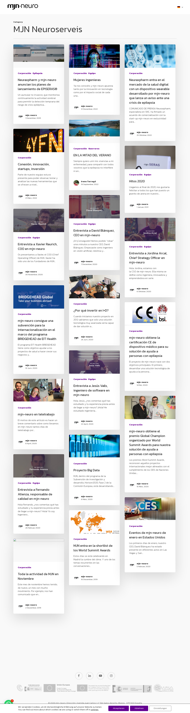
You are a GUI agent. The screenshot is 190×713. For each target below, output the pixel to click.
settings (94, 709)
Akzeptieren (118, 708)
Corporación (24, 73)
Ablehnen (139, 708)
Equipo (92, 73)
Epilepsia (37, 73)
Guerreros (93, 148)
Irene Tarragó (88, 181)
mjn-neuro (31, 115)
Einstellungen (160, 708)
